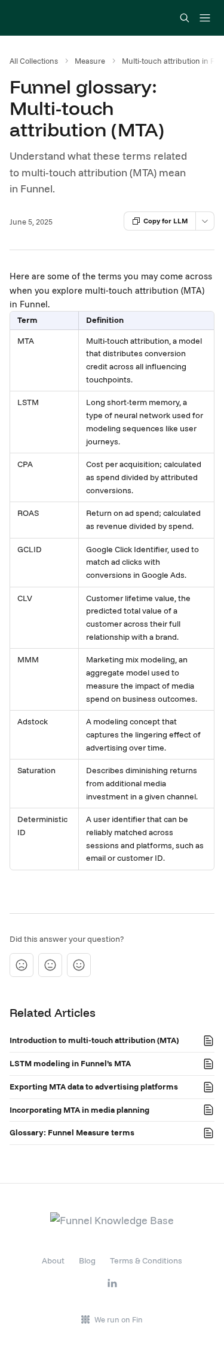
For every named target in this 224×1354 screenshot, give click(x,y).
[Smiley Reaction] (79, 965)
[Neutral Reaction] (50, 965)
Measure (90, 61)
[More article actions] (204, 221)
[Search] (184, 18)
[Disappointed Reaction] (21, 965)
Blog (87, 1260)
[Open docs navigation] (204, 18)
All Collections (34, 61)
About (53, 1260)
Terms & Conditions (146, 1260)
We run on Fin (118, 1319)
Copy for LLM (165, 220)
